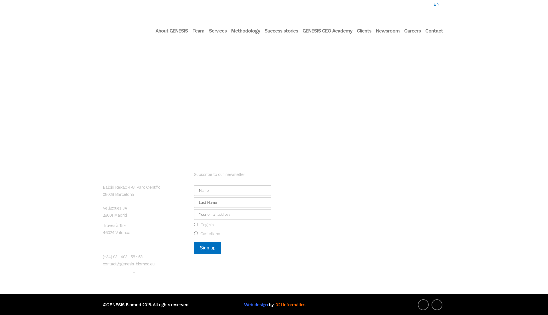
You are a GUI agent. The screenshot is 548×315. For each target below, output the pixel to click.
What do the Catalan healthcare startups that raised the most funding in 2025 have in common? (318, 204)
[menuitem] (437, 4)
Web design (256, 304)
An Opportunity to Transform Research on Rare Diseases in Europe (318, 180)
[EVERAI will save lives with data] (156, 45)
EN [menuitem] (437, 4)
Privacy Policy (150, 272)
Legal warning (117, 272)
